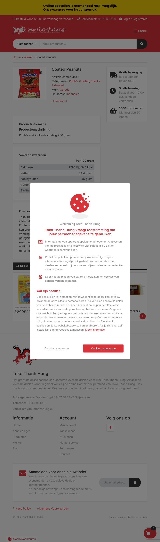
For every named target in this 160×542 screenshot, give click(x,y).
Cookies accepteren (103, 348)
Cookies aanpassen (56, 348)
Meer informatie (95, 329)
